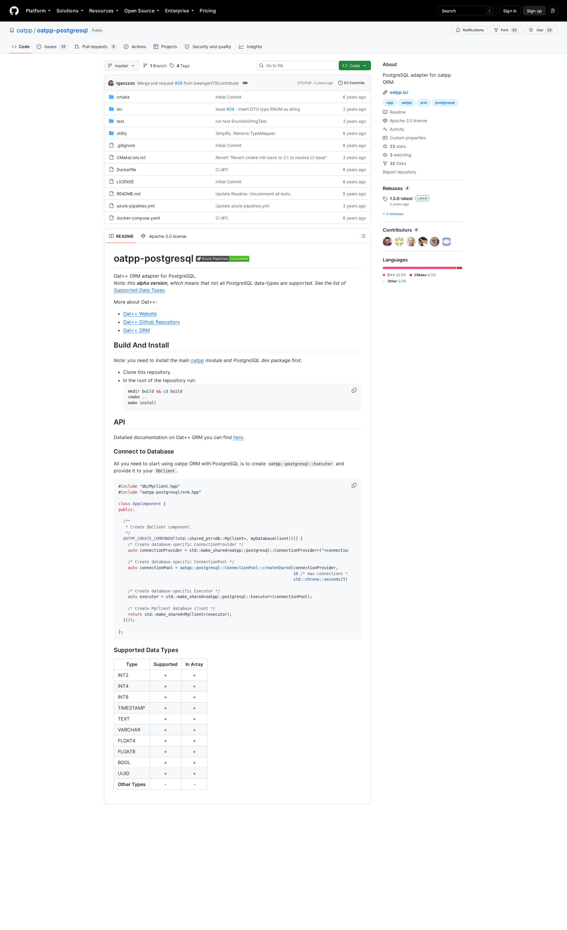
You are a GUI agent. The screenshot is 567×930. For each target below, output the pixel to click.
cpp (390, 102)
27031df (304, 83)
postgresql (444, 102)
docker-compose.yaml (138, 217)
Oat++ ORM (136, 330)
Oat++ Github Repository (151, 322)
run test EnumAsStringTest (241, 121)
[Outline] (363, 236)
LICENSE (125, 181)
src (120, 109)
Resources (101, 11)
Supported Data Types (139, 290)
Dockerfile (126, 169)
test (120, 121)
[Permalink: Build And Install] (109, 345)
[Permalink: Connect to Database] (109, 452)
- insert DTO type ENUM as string (267, 109)
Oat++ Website (140, 314)
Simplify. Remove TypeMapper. (246, 133)
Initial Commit (229, 96)
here (238, 437)
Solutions (67, 11)
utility (122, 133)
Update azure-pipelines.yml (242, 205)
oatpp (24, 30)
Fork (509, 30)
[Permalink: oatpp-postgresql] (109, 258)
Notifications (473, 30)
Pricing (208, 11)
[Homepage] (14, 10)
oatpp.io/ (399, 92)
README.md (129, 193)
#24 (230, 109)
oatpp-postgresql (62, 30)
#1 (224, 169)
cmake (123, 96)
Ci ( (219, 169)
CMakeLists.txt (131, 157)
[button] (355, 390)
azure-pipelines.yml (135, 205)
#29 (179, 83)
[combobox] (298, 65)
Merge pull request (155, 83)
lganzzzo (125, 83)
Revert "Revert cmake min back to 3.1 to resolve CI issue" (271, 157)
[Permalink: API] (109, 422)
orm (423, 102)
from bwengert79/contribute (211, 83)
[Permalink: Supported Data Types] (109, 650)
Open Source (139, 11)
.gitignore (126, 145)
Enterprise (177, 11)
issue (220, 109)
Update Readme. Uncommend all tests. (253, 193)
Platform (36, 11)
